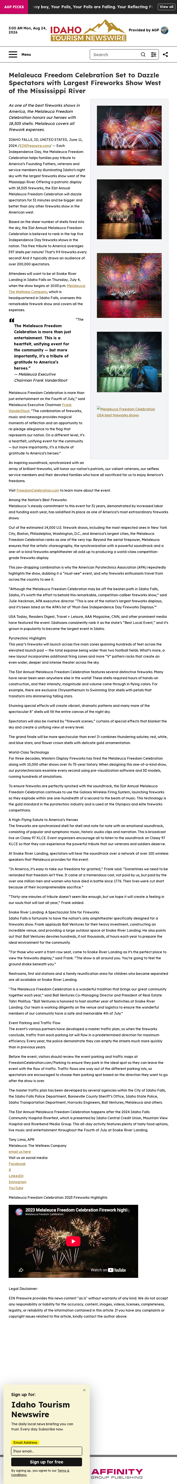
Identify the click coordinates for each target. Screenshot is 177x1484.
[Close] (84, 1390)
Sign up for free (46, 1462)
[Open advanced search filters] (153, 54)
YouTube (16, 1188)
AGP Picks (14, 7)
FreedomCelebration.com (37, 490)
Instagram (17, 1182)
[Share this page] (165, 54)
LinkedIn (16, 1176)
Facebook (17, 1164)
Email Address (25, 1442)
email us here (20, 1151)
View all (166, 7)
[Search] (143, 54)
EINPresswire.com (35, 145)
